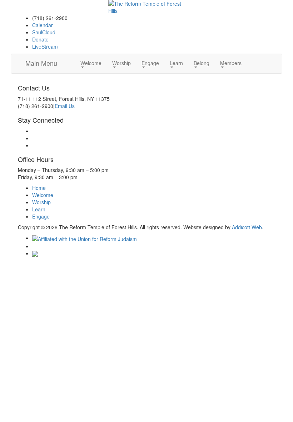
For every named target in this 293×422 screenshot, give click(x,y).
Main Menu (41, 63)
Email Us (65, 105)
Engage (150, 63)
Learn (176, 63)
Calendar (42, 25)
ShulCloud (43, 32)
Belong (201, 63)
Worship (121, 63)
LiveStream (45, 46)
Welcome (90, 63)
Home (39, 187)
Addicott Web (247, 227)
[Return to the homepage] (146, 7)
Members (231, 63)
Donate (40, 39)
